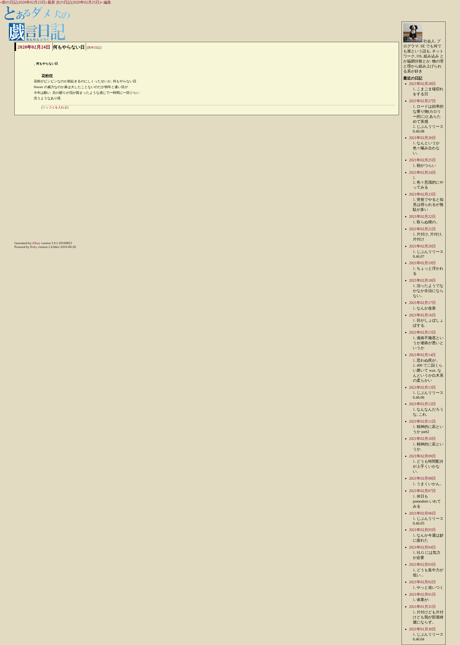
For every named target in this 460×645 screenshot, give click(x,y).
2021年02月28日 (422, 84)
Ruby (33, 247)
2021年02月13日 (422, 387)
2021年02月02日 (422, 582)
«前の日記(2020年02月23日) (23, 2)
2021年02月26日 (422, 138)
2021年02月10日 (422, 439)
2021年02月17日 (422, 303)
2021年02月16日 (422, 315)
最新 (51, 2)
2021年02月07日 (422, 491)
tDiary (36, 243)
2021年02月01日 (422, 594)
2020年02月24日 (33, 47)
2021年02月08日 (422, 478)
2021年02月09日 (422, 456)
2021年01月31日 (422, 607)
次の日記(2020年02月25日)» (79, 2)
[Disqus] (206, 181)
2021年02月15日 (422, 332)
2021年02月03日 (422, 564)
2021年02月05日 (422, 530)
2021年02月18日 (422, 280)
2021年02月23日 (422, 194)
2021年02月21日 (422, 229)
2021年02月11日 (422, 421)
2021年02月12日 (422, 404)
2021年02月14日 (422, 355)
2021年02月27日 (422, 101)
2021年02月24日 (422, 172)
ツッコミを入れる (54, 107)
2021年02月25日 (422, 160)
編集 (107, 2)
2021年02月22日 (422, 216)
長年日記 (94, 47)
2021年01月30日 (422, 629)
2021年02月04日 (422, 547)
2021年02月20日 (422, 246)
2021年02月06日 (422, 513)
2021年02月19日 (422, 263)
